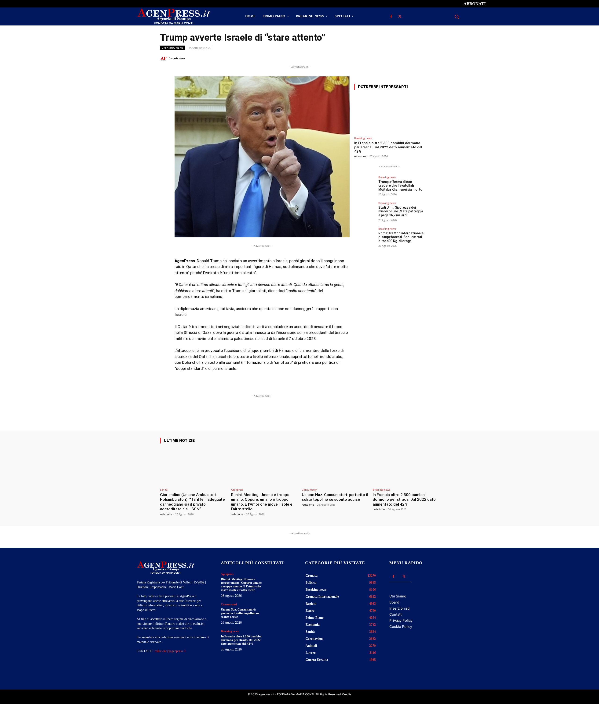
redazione (178, 58)
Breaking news (172, 47)
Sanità (164, 489)
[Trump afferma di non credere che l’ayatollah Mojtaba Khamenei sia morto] (364, 186)
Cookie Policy (400, 626)
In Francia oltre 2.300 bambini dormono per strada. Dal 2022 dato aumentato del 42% (388, 147)
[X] (400, 17)
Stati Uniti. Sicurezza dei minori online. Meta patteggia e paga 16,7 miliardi (400, 211)
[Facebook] (391, 17)
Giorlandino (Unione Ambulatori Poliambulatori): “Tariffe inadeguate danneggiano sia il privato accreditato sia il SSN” (192, 501)
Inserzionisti (399, 608)
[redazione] (164, 58)
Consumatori (310, 489)
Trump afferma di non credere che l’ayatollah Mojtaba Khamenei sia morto (400, 186)
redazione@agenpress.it (170, 651)
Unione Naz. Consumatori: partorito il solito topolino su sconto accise (335, 497)
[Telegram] (434, 58)
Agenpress (237, 489)
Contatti (395, 614)
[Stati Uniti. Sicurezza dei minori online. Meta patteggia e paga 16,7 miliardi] (364, 212)
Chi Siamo (397, 596)
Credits (346, 694)
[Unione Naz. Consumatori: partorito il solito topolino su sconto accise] (335, 466)
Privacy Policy (401, 620)
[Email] (423, 58)
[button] (456, 16)
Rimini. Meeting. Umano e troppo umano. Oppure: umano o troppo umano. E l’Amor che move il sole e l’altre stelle (261, 501)
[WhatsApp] (412, 58)
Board (394, 602)
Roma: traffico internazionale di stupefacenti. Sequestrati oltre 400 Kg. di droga (401, 237)
